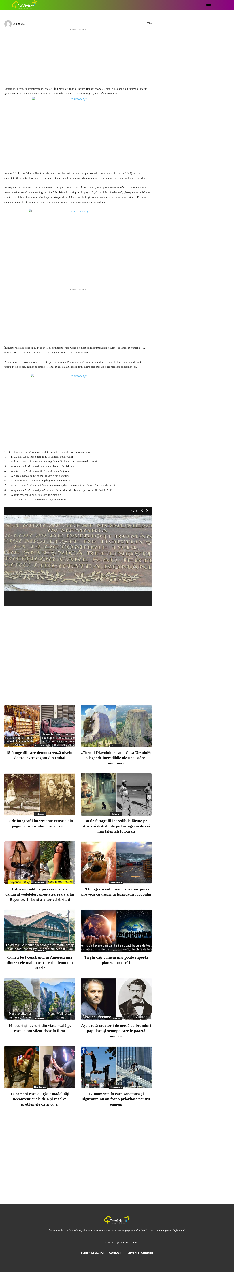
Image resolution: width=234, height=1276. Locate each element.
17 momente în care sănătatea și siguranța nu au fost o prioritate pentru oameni (116, 1098)
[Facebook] (70, 687)
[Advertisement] (78, 57)
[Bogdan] (8, 24)
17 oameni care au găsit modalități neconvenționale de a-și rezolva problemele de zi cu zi (39, 1098)
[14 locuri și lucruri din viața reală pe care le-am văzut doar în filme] (39, 999)
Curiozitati (39, 745)
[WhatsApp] (106, 687)
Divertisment (116, 882)
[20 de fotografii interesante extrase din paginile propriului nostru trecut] (39, 794)
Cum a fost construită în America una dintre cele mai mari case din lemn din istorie (40, 962)
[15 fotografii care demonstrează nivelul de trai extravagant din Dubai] (39, 726)
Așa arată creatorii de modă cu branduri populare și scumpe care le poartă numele (116, 1030)
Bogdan (20, 24)
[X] (82, 687)
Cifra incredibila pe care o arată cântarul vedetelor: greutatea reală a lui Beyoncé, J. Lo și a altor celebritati (39, 894)
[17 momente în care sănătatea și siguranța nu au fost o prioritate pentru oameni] (116, 1067)
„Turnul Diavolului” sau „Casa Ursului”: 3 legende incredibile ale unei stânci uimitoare (116, 757)
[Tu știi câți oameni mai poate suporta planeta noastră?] (116, 930)
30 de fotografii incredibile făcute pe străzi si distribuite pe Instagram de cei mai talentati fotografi (116, 825)
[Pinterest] (94, 687)
